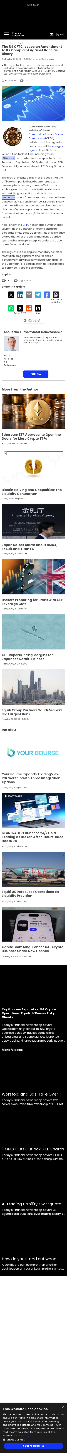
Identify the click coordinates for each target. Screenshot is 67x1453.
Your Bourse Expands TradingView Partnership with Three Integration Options (31, 778)
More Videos (12, 1049)
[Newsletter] (51, 34)
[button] (33, 1439)
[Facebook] (47, 294)
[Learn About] (56, 297)
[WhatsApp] (11, 308)
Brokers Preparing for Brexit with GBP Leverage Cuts (32, 602)
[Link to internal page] (11, 343)
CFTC (26, 225)
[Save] (38, 310)
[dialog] (33, 1428)
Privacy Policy (21, 1435)
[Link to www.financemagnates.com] (12, 136)
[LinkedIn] (20, 294)
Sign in (60, 34)
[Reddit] (29, 308)
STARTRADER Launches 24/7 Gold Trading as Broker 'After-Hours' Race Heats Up (32, 837)
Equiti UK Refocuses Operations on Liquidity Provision (30, 893)
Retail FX (12, 43)
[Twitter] (11, 294)
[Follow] (20, 310)
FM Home (4, 43)
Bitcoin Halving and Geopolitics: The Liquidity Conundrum (32, 492)
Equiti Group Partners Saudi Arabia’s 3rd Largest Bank (32, 712)
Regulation (21, 43)
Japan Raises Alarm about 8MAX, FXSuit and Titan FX (29, 547)
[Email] (29, 294)
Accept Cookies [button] (33, 1445)
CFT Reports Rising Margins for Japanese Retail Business (27, 657)
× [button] (63, 1406)
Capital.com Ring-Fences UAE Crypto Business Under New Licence (32, 949)
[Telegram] (38, 294)
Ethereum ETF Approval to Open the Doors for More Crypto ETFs (31, 436)
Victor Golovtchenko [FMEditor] (45, 59)
